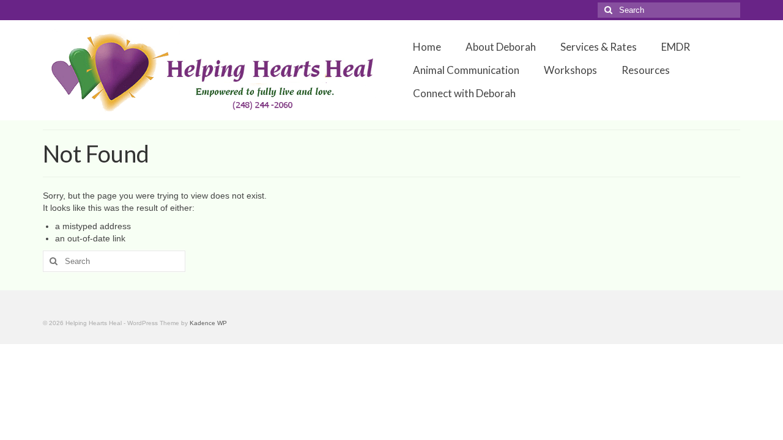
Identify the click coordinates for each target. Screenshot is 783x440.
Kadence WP (208, 323)
